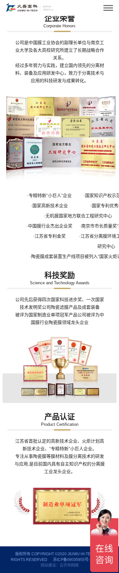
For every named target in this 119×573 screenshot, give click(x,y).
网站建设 (48, 565)
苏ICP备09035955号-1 (72, 559)
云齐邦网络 (69, 565)
